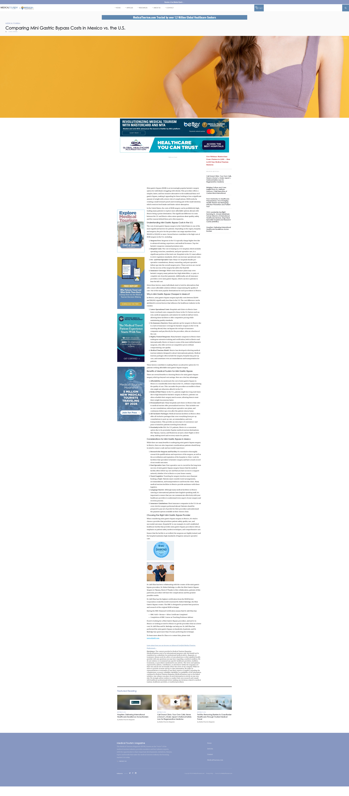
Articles (210, 749)
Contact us (122, 761)
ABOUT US (157, 8)
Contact (210, 754)
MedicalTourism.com (215, 760)
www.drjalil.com (153, 638)
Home (209, 743)
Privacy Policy (209, 773)
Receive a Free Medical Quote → (174, 2)
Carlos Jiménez (13, 31)
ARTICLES (130, 8)
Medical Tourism (343, 38)
